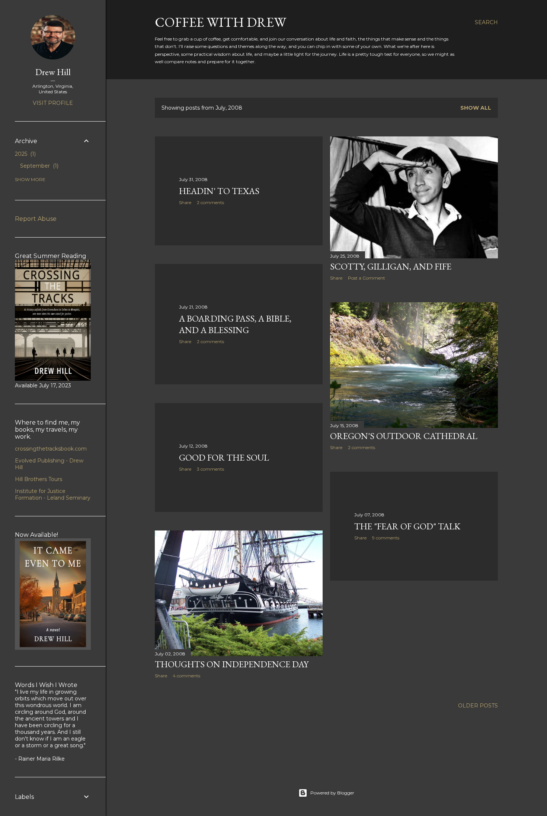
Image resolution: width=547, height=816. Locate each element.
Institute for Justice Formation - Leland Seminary (52, 494)
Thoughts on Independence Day (231, 664)
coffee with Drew (220, 22)
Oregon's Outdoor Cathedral (403, 436)
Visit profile (53, 103)
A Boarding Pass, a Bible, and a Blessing (235, 324)
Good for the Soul (224, 457)
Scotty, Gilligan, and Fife (390, 266)
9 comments (385, 538)
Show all (475, 107)
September (38, 165)
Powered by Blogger (332, 793)
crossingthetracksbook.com (51, 448)
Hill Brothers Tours (38, 479)
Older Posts (478, 705)
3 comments (210, 469)
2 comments (210, 202)
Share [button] (185, 202)
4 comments (186, 675)
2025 (24, 154)
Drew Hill (53, 72)
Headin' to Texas (219, 191)
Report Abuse (36, 218)
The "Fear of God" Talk (407, 526)
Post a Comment (366, 278)
